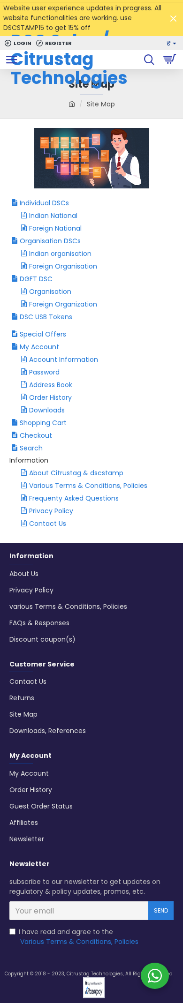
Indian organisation (60, 253)
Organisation (50, 291)
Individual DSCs (44, 203)
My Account (39, 347)
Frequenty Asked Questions (74, 498)
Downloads (47, 410)
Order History (50, 397)
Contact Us (47, 523)
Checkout (36, 435)
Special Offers (43, 334)
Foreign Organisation (63, 266)
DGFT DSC (36, 279)
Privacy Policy (51, 511)
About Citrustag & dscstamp (76, 473)
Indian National (53, 215)
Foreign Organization (63, 304)
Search (31, 448)
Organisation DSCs (50, 241)
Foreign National (55, 228)
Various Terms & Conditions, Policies (88, 485)
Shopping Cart (43, 422)
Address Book (50, 384)
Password (44, 372)
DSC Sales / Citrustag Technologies (69, 59)
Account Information (63, 359)
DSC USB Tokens (46, 317)
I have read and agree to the (78, 936)
